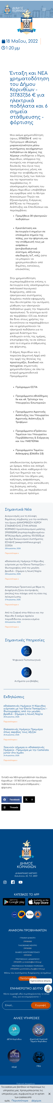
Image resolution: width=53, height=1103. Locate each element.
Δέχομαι (36, 1100)
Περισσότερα (20, 1100)
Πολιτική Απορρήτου (26, 1084)
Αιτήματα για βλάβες (26, 681)
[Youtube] (20, 882)
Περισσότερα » (12, 553)
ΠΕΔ (39, 1066)
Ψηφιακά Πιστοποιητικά (26, 660)
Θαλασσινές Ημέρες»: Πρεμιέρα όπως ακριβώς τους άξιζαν (23, 730)
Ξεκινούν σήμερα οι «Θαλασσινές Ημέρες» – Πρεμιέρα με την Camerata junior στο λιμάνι (26, 750)
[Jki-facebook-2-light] (12, 882)
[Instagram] (4, 882)
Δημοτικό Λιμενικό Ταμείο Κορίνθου (38, 1040)
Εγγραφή (40, 1005)
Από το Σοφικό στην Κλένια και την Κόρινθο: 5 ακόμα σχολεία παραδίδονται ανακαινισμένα (24, 616)
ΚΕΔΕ (14, 1067)
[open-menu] (44, 9)
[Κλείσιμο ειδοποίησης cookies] (49, 1094)
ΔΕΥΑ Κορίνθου (14, 1039)
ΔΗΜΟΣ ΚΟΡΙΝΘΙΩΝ (20, 9)
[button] (11, 799)
